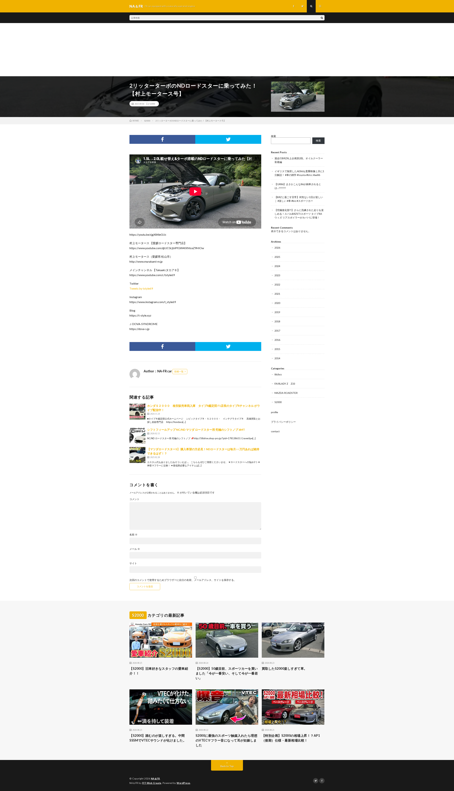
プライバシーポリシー (283, 421)
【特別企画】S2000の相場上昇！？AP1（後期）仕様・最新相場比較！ (291, 738)
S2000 (152, 104)
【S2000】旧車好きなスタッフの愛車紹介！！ (158, 671)
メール (134, 549)
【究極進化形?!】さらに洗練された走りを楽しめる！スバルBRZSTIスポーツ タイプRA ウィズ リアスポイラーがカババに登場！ (299, 214)
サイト (133, 563)
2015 (277, 349)
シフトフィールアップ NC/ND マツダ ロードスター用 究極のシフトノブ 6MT (196, 429)
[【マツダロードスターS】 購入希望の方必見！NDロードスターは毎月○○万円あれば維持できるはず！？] (137, 455)
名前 (133, 534)
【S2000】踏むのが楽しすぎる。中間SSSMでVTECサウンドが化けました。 (157, 738)
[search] (322, 17)
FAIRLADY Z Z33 (285, 383)
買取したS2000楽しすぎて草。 (284, 668)
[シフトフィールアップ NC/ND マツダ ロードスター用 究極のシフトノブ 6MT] (137, 435)
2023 (277, 275)
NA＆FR (155, 778)
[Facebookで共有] (162, 139)
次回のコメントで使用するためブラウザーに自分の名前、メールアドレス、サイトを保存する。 (182, 580)
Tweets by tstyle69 (141, 288)
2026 (277, 247)
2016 (277, 339)
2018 (277, 321)
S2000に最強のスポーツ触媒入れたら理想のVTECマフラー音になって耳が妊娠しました (227, 740)
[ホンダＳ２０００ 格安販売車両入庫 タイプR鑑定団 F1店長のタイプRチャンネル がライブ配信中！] (137, 412)
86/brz (278, 374)
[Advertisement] (227, 49)
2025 (277, 256)
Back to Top (227, 766)
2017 (277, 330)
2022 (277, 284)
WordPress (183, 783)
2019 (277, 312)
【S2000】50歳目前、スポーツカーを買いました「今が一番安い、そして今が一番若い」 (227, 673)
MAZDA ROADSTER (286, 392)
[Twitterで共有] (228, 139)
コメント (134, 499)
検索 (273, 136)
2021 (277, 293)
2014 (277, 358)
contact (275, 431)
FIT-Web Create (151, 783)
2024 (277, 266)
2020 (277, 302)
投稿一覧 (179, 371)
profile (274, 412)
